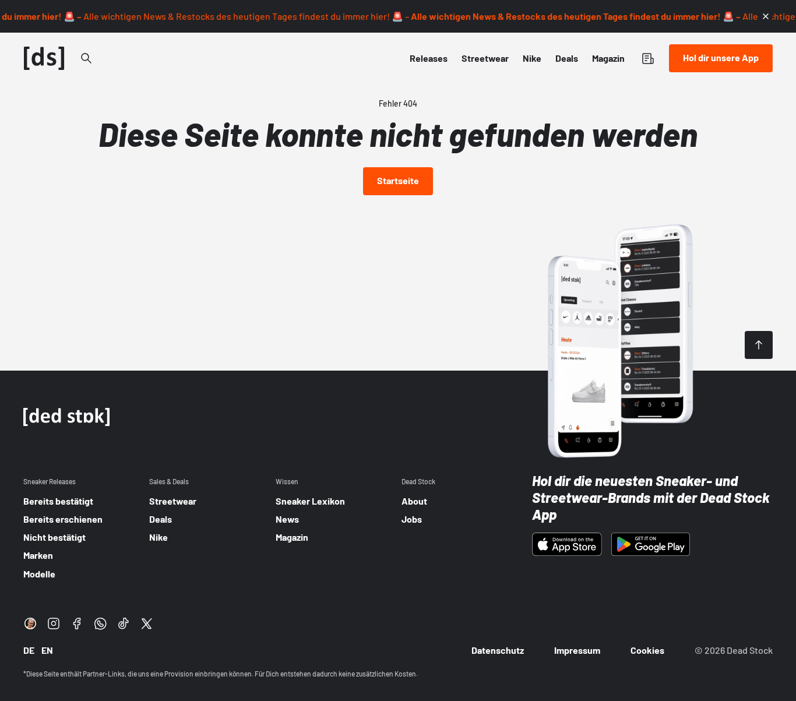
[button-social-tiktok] (124, 623)
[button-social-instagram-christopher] (30, 623)
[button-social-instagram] (54, 623)
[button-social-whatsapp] (100, 623)
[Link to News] (86, 58)
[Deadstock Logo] (44, 58)
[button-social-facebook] (77, 623)
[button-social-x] (147, 623)
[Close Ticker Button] (766, 16)
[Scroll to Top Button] (759, 345)
